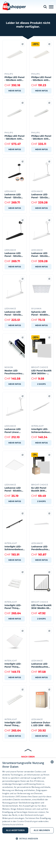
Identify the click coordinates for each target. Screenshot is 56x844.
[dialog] (28, 801)
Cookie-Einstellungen (27, 821)
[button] (28, 838)
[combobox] (52, 761)
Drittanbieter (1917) (11, 796)
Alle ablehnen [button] (42, 830)
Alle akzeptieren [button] (15, 830)
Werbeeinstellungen (34, 815)
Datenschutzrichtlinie (12, 824)
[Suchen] (45, 6)
